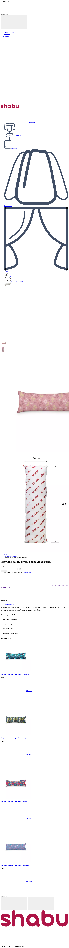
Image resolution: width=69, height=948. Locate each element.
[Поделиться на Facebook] (20, 600)
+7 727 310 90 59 (5, 930)
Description (7, 603)
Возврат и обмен (9, 32)
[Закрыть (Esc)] (1, 896)
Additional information (10, 604)
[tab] (36, 603)
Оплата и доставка (9, 31)
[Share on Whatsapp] (45, 600)
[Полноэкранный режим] (4, 896)
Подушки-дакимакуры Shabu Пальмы (15, 674)
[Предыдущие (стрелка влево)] (14, 903)
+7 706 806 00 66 (5, 36)
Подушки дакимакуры (10, 556)
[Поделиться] (3, 896)
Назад (53, 300)
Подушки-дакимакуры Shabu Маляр (14, 801)
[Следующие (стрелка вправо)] (41, 903)
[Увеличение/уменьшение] (6, 896)
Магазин (6, 554)
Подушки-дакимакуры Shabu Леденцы (15, 738)
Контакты (7, 34)
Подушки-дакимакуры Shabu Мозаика (15, 865)
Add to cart (4, 571)
